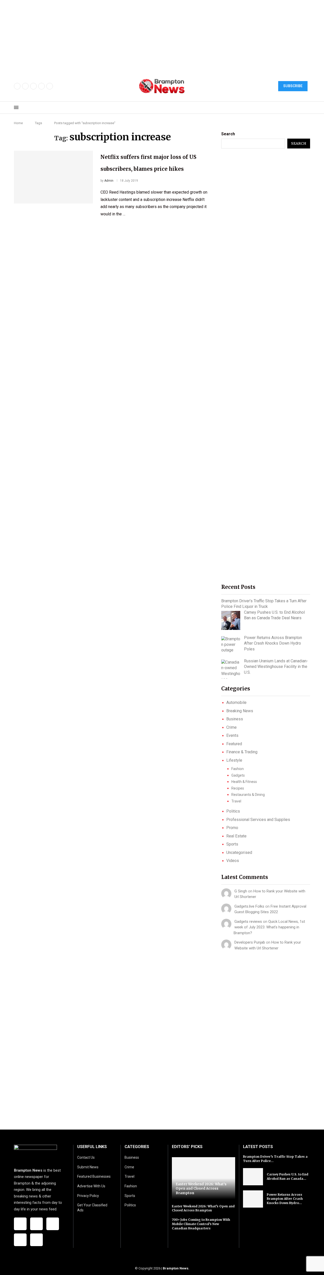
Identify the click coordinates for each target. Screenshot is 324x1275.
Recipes (237, 788)
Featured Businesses (94, 1176)
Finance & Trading (241, 751)
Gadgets (238, 775)
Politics (233, 811)
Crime (231, 727)
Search (228, 134)
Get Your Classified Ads (92, 1207)
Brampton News (175, 1268)
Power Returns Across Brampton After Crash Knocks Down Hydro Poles (273, 643)
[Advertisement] (152, 35)
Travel (236, 801)
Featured (234, 743)
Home (18, 123)
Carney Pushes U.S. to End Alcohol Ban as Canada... (287, 1176)
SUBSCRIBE (292, 86)
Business (234, 719)
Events (232, 735)
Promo (232, 827)
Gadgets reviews (248, 921)
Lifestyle (234, 760)
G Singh (240, 891)
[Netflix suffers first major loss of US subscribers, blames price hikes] (53, 177)
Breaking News (239, 710)
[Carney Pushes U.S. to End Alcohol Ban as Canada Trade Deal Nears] (230, 620)
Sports (232, 844)
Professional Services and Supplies (258, 819)
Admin (108, 180)
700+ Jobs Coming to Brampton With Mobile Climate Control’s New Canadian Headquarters (201, 1224)
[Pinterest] (41, 86)
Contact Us (86, 1157)
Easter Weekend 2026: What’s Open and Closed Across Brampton (201, 1188)
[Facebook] (17, 86)
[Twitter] (25, 86)
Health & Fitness (244, 782)
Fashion (237, 769)
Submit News (87, 1167)
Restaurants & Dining (248, 795)
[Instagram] (33, 86)
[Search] (307, 107)
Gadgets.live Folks (249, 906)
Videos (232, 860)
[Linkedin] (49, 86)
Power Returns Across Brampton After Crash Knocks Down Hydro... (285, 1199)
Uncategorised (239, 852)
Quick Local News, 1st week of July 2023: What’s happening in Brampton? (269, 927)
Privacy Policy (88, 1196)
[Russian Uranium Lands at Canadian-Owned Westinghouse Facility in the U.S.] (230, 669)
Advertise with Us (91, 1186)
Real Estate (236, 836)
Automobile (236, 702)
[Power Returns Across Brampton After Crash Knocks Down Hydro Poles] (230, 644)
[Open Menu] (16, 107)
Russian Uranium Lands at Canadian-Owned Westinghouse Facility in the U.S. (276, 667)
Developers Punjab (249, 942)
